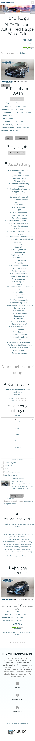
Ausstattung (19, 164)
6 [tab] (22, 642)
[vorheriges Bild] (3, 85)
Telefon (17, 441)
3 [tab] (15, 642)
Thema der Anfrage (17, 479)
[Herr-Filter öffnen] (32, 419)
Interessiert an (17, 460)
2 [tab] (13, 642)
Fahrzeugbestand (8, 53)
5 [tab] (20, 642)
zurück (9, 138)
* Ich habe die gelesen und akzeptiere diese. (18, 501)
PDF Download (21, 138)
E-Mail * (17, 428)
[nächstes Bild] (8, 85)
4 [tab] (17, 642)
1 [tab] (10, 642)
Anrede (17, 416)
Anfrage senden (16, 496)
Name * (17, 422)
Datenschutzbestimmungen (14, 501)
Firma (17, 435)
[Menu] (32, 2)
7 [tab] (24, 642)
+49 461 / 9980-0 (20, 401)
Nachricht (17, 447)
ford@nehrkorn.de (20, 398)
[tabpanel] (17, 607)
